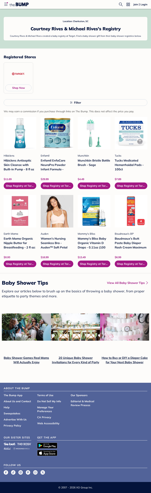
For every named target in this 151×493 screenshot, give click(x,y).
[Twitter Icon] (43, 472)
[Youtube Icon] (35, 472)
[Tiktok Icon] (13, 472)
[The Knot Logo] (9, 444)
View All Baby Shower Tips (126, 283)
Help (7, 407)
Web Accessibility (48, 423)
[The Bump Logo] (19, 4)
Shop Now (18, 87)
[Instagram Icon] (20, 472)
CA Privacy (44, 417)
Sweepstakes (12, 413)
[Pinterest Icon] (28, 472)
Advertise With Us (15, 419)
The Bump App (13, 395)
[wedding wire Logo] (21, 448)
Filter (77, 102)
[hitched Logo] (7, 448)
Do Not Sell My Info (49, 401)
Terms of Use (45, 395)
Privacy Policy (12, 425)
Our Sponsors (79, 395)
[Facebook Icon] (6, 472)
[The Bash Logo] (24, 444)
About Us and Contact (17, 401)
